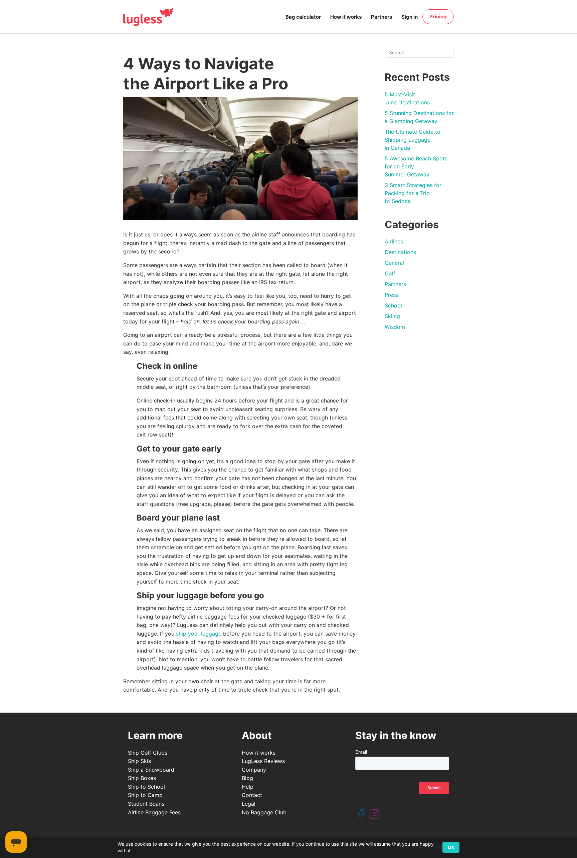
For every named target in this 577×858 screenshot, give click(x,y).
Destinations (400, 252)
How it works (346, 17)
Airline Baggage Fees (154, 812)
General (394, 262)
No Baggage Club (264, 812)
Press (391, 294)
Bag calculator (303, 17)
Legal (248, 803)
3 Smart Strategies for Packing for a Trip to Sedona (413, 193)
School (393, 305)
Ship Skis (139, 761)
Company (254, 769)
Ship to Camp (145, 795)
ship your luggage (198, 633)
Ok (451, 847)
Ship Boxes (142, 778)
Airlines (394, 241)
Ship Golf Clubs (147, 752)
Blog (247, 778)
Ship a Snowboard (151, 769)
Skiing (392, 316)
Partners (381, 17)
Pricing (438, 16)
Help (247, 786)
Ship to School (146, 786)
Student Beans (146, 803)
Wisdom (395, 326)
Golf (390, 273)
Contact (252, 795)
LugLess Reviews (263, 761)
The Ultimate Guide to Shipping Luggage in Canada (412, 139)
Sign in (409, 17)
